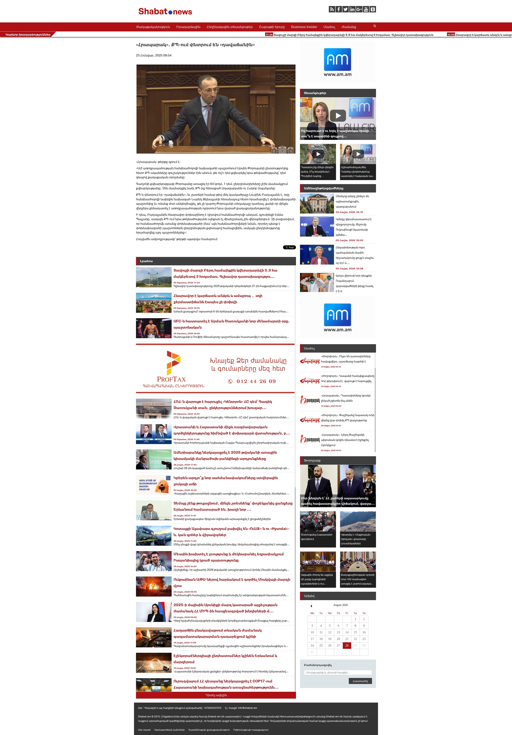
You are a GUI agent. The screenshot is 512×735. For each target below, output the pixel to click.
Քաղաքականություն (153, 27)
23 (364, 639)
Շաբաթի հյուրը (272, 27)
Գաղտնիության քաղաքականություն (209, 729)
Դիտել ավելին (216, 695)
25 (321, 645)
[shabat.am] (166, 15)
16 (364, 632)
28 (347, 645)
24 (312, 645)
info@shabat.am (247, 708)
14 (347, 632)
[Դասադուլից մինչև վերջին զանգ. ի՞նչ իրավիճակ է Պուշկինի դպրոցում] (318, 154)
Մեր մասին (144, 729)
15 (355, 632)
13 (338, 632)
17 (312, 639)
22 (355, 639)
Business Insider (304, 27)
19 (329, 639)
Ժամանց (349, 27)
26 (329, 645)
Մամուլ (329, 27)
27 (338, 645)
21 (347, 639)
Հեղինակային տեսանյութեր (230, 27)
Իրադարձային (188, 27)
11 (321, 632)
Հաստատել (360, 681)
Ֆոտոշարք (312, 460)
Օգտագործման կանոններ (169, 729)
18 (321, 639)
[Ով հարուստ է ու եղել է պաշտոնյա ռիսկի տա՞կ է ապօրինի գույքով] (338, 118)
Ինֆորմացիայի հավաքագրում (250, 729)
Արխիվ (309, 596)
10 (312, 632)
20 (338, 639)
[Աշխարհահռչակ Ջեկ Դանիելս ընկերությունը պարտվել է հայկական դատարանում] (358, 154)
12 (329, 632)
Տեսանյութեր (315, 93)
